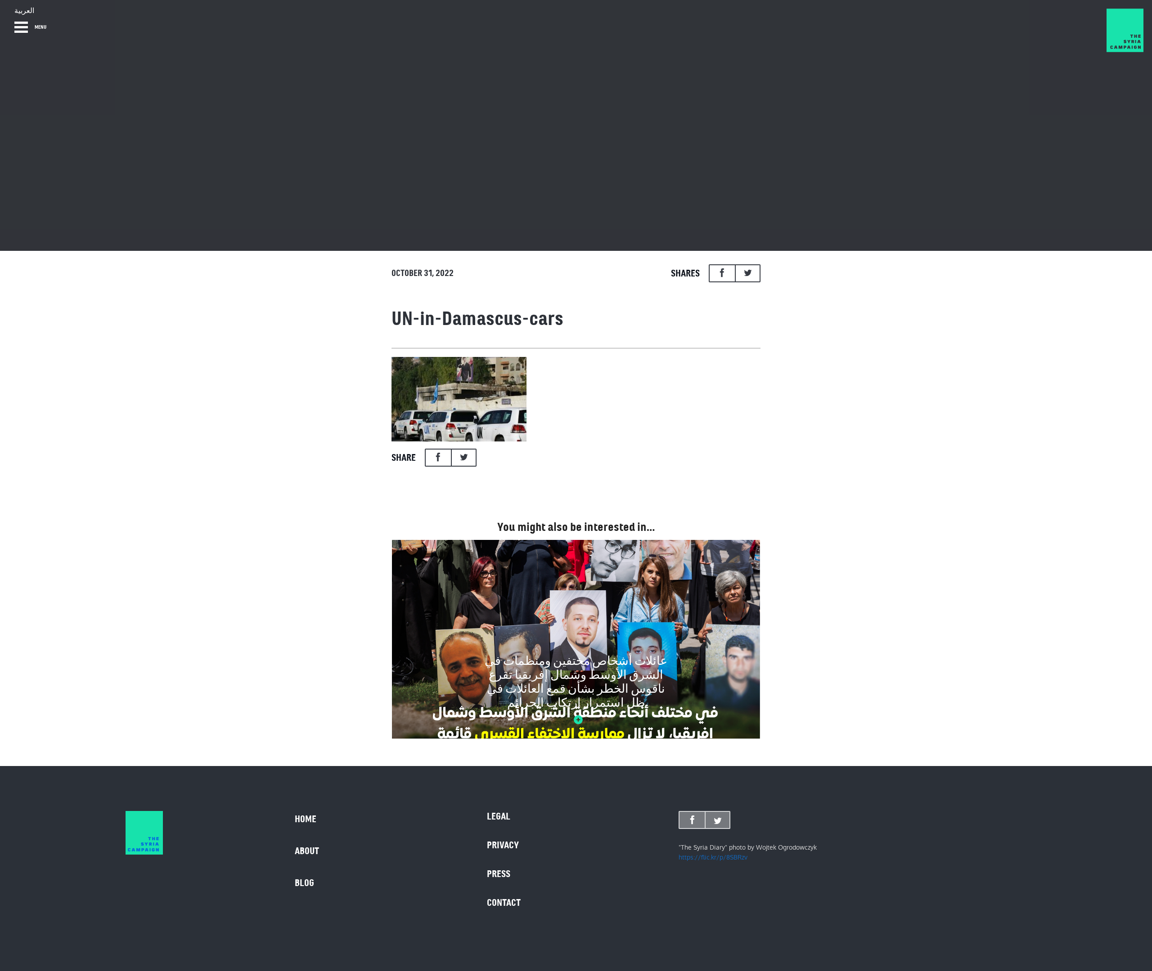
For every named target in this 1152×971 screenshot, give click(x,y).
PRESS (498, 874)
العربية (24, 10)
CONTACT (504, 902)
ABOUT (307, 851)
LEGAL (498, 816)
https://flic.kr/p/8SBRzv (713, 857)
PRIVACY (503, 845)
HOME (305, 819)
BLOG (304, 882)
